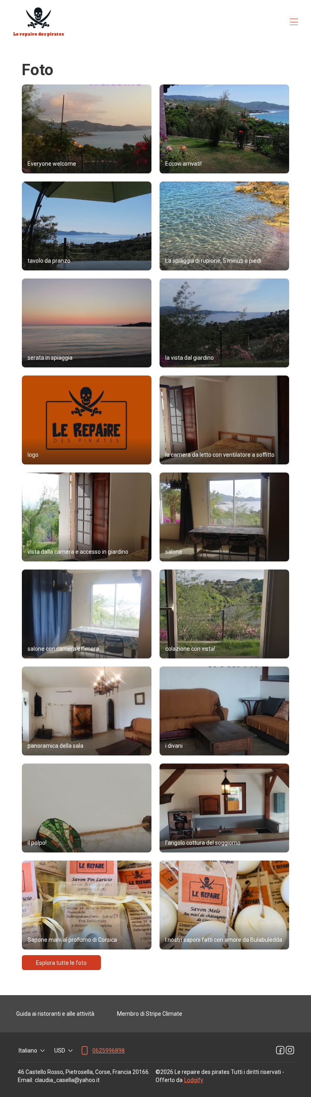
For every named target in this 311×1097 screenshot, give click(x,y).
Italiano (28, 1050)
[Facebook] (280, 1050)
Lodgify (193, 1080)
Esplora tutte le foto (61, 963)
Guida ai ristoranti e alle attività (55, 1014)
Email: (25, 1080)
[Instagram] (290, 1050)
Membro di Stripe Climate (149, 1014)
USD (59, 1050)
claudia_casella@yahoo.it (67, 1080)
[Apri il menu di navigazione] (294, 22)
